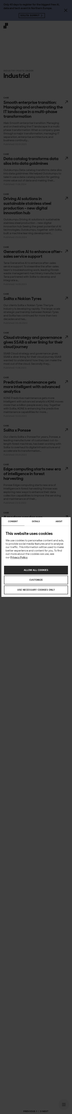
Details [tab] (36, 521)
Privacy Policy (18, 557)
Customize (36, 580)
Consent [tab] (13, 521)
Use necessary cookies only (36, 590)
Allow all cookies (36, 570)
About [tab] (59, 521)
